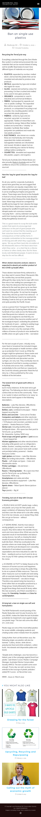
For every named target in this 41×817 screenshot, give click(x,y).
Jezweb (33, 810)
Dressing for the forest (20, 720)
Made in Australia (19, 162)
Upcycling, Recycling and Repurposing (20, 753)
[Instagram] (20, 813)
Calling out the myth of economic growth (20, 789)
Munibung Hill (12, 45)
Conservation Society (10, 4)
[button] (38, 4)
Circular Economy (22, 48)
